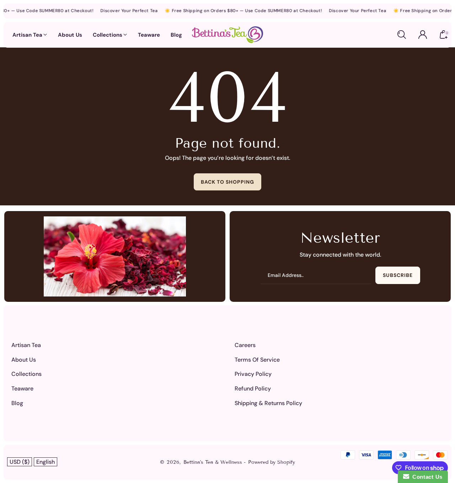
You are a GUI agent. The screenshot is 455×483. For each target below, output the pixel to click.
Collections (26, 374)
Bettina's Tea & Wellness (213, 462)
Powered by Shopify (271, 462)
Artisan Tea (26, 345)
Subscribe (398, 275)
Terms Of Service (257, 359)
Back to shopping (227, 182)
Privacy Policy (253, 374)
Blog (17, 403)
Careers (245, 345)
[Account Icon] (422, 34)
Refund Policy (253, 388)
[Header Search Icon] (401, 34)
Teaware (22, 388)
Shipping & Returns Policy (268, 403)
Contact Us (426, 477)
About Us (23, 359)
